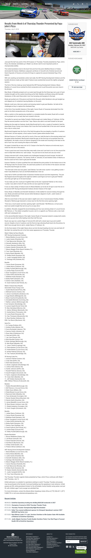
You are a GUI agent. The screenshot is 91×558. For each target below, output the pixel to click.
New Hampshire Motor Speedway (34, 547)
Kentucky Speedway (31, 542)
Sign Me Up (83, 541)
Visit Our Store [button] (77, 87)
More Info (76, 52)
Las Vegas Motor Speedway (32, 544)
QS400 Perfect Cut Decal (76, 80)
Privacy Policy (13, 544)
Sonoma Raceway (30, 550)
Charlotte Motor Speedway (32, 538)
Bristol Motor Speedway (31, 536)
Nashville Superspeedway (32, 546)
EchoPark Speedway (31, 541)
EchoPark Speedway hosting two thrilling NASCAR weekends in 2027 (34, 503)
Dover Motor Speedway (31, 539)
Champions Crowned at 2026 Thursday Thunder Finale (29, 505)
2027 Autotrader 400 (77, 43)
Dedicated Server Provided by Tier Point (12, 542)
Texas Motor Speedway (31, 552)
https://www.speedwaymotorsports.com (12, 540)
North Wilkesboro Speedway (33, 549)
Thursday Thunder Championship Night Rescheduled (28, 507)
